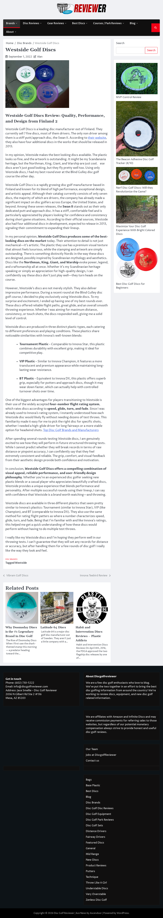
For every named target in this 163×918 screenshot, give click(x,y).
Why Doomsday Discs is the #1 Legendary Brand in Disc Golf (21, 632)
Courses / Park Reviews (107, 23)
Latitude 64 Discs (53, 627)
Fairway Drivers (95, 837)
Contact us (92, 760)
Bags (89, 779)
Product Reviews (96, 865)
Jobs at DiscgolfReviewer (101, 755)
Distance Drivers (96, 831)
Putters (90, 871)
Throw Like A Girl (96, 882)
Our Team (92, 749)
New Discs (92, 860)
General (90, 848)
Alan (40, 56)
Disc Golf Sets (94, 825)
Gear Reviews (55, 23)
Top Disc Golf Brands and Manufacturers (71, 430)
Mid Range (92, 854)
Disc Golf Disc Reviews (99, 808)
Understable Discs (97, 888)
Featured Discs (95, 842)
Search (120, 43)
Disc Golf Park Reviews (100, 820)
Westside (21, 563)
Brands (10, 23)
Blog (132, 23)
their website (97, 138)
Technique (92, 877)
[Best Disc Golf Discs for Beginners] (137, 260)
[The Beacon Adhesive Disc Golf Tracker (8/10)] (137, 129)
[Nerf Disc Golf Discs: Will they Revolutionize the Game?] (137, 176)
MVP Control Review (128, 97)
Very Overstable (96, 894)
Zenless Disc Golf (96, 900)
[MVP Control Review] (137, 79)
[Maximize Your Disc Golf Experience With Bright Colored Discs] (137, 210)
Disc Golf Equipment (98, 814)
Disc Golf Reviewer (64, 913)
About (10, 32)
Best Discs (78, 23)
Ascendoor (96, 913)
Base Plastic (93, 785)
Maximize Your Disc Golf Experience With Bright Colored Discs (135, 230)
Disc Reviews (31, 23)
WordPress (123, 913)
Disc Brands (11, 559)
